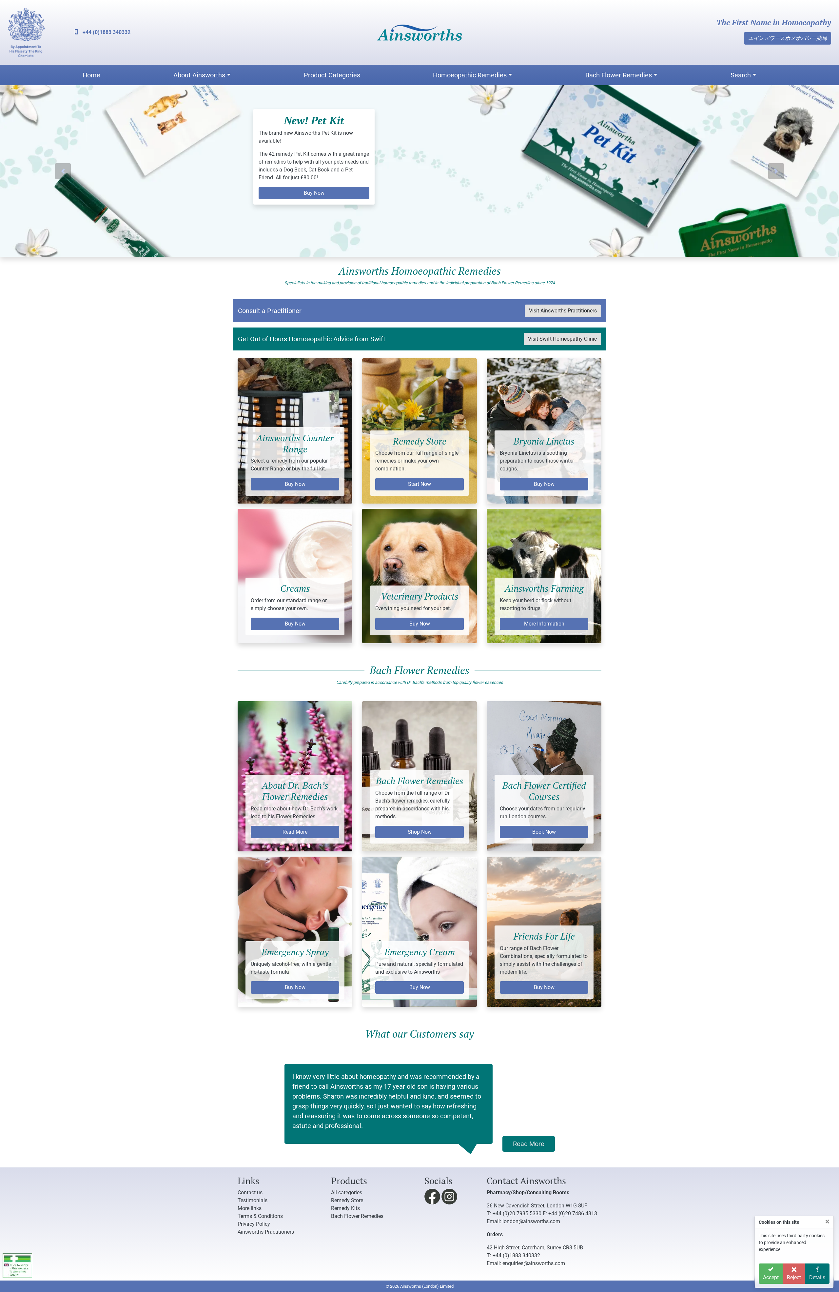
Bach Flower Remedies (618, 75)
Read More (295, 832)
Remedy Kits (345, 1208)
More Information (544, 623)
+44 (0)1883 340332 (105, 32)
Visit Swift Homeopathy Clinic (562, 339)
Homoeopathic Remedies (470, 75)
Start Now (419, 484)
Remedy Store (347, 1200)
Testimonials (252, 1200)
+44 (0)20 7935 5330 (517, 1213)
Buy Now (295, 484)
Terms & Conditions (260, 1216)
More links (250, 1208)
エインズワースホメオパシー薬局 (787, 38)
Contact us (250, 1192)
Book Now (544, 832)
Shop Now (420, 832)
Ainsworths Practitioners (266, 1232)
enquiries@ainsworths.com (533, 1263)
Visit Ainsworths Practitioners (563, 311)
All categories (346, 1192)
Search (741, 75)
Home (91, 75)
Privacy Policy (254, 1224)
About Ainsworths (199, 75)
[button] (63, 171)
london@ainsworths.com (531, 1221)
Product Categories (332, 75)
